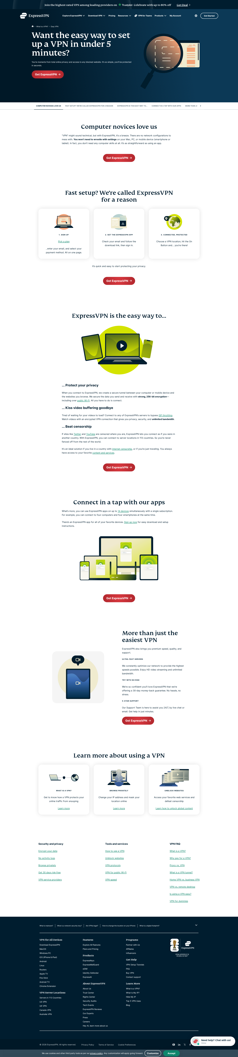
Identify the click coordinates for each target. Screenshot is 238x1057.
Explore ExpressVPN (72, 15)
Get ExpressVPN (46, 74)
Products (159, 15)
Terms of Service (106, 1045)
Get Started (209, 16)
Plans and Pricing (90, 949)
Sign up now (130, 522)
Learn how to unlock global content (174, 808)
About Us (87, 988)
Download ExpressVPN (50, 945)
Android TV (45, 982)
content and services (103, 452)
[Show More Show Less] (195, 925)
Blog (128, 1005)
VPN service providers (50, 879)
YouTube (90, 434)
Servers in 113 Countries (50, 997)
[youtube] (173, 1044)
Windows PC (45, 953)
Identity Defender (91, 973)
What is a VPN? (42, 26)
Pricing (112, 15)
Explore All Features (91, 945)
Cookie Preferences (127, 1045)
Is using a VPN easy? (180, 893)
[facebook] (190, 1044)
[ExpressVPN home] (34, 16)
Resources (123, 15)
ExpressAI (87, 977)
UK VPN (43, 1006)
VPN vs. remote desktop (182, 886)
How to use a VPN (114, 851)
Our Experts (88, 1013)
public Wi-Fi (83, 400)
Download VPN (95, 15)
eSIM (85, 969)
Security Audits (89, 1001)
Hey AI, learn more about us (95, 1026)
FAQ (128, 969)
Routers (43, 969)
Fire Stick (44, 978)
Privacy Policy (87, 1045)
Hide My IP (131, 997)
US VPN (43, 1002)
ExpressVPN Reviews (92, 1009)
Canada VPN (45, 1010)
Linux (42, 965)
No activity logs (46, 858)
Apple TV (44, 974)
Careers (86, 1021)
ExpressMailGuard (91, 964)
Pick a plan (64, 241)
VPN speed (111, 879)
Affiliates (130, 949)
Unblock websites (114, 858)
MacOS (43, 949)
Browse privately (47, 865)
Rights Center (89, 997)
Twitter (77, 434)
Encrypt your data (47, 851)
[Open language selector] (196, 15)
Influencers (131, 953)
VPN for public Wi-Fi (116, 872)
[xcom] (184, 1044)
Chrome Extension (48, 986)
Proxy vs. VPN (177, 865)
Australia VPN (46, 1014)
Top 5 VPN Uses (133, 1001)
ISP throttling (165, 415)
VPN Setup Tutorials (135, 964)
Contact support (133, 977)
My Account (175, 15)
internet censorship (122, 448)
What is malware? (46, 926)
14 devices (123, 511)
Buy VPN (130, 973)
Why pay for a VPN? (180, 858)
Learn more (64, 808)
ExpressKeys (88, 960)
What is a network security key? (69, 926)
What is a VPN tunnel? (181, 872)
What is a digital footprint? (149, 926)
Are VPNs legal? (92, 926)
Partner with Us (133, 945)
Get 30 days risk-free (49, 872)
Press (85, 1017)
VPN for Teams (145, 15)
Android (43, 961)
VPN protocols (113, 865)
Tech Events (88, 1005)
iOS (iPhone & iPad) (48, 957)
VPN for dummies (179, 901)
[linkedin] (179, 1044)
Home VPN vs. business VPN (185, 879)
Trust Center (88, 993)
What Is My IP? (132, 993)
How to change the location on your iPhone (118, 926)
